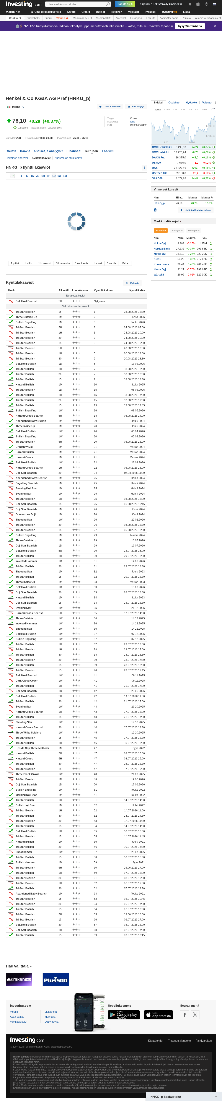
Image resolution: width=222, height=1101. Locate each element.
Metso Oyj (160, 253)
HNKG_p (159, 203)
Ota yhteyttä (52, 1021)
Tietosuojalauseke (179, 1040)
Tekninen (116, 11)
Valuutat (207, 102)
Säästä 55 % (125, 4)
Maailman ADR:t (82, 18)
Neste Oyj (160, 269)
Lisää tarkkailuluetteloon (198, 210)
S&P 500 (157, 178)
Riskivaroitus (204, 1040)
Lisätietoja (51, 1011)
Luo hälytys (138, 106)
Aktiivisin (161, 230)
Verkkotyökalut (18, 1021)
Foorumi (108, 151)
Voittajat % (177, 230)
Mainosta (50, 1016)
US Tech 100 (159, 173)
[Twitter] (195, 1014)
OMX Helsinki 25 (162, 147)
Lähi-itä (150, 18)
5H (48, 175)
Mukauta (134, 283)
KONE (157, 259)
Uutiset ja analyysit (48, 151)
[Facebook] (184, 1014)
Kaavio (25, 151)
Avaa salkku (17, 1016)
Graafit (86, 11)
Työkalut (150, 11)
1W (59, 175)
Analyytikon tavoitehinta (69, 158)
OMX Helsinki (160, 152)
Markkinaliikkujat (166, 221)
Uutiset (100, 11)
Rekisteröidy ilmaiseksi (167, 4)
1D (54, 175)
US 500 (156, 162)
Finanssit (73, 151)
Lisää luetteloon (112, 106)
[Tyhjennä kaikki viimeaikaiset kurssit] (155, 208)
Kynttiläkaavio (12, 176)
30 (37, 175)
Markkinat (13, 11)
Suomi (48, 18)
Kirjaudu (145, 4)
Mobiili (14, 1011)
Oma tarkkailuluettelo (47, 11)
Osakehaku (33, 18)
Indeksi (158, 102)
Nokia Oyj (160, 243)
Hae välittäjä (17, 966)
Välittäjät (133, 11)
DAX (155, 167)
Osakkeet (15, 18)
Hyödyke (191, 102)
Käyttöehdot (155, 1040)
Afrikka (187, 18)
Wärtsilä (159, 274)
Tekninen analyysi (17, 158)
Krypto (71, 11)
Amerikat (121, 18)
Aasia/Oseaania (169, 18)
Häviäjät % (193, 230)
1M (65, 175)
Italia (132, 121)
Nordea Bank (162, 248)
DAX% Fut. (158, 157)
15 (32, 175)
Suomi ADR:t (103, 18)
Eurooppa (136, 18)
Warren (61, 18)
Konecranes (161, 264)
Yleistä (11, 151)
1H (43, 175)
